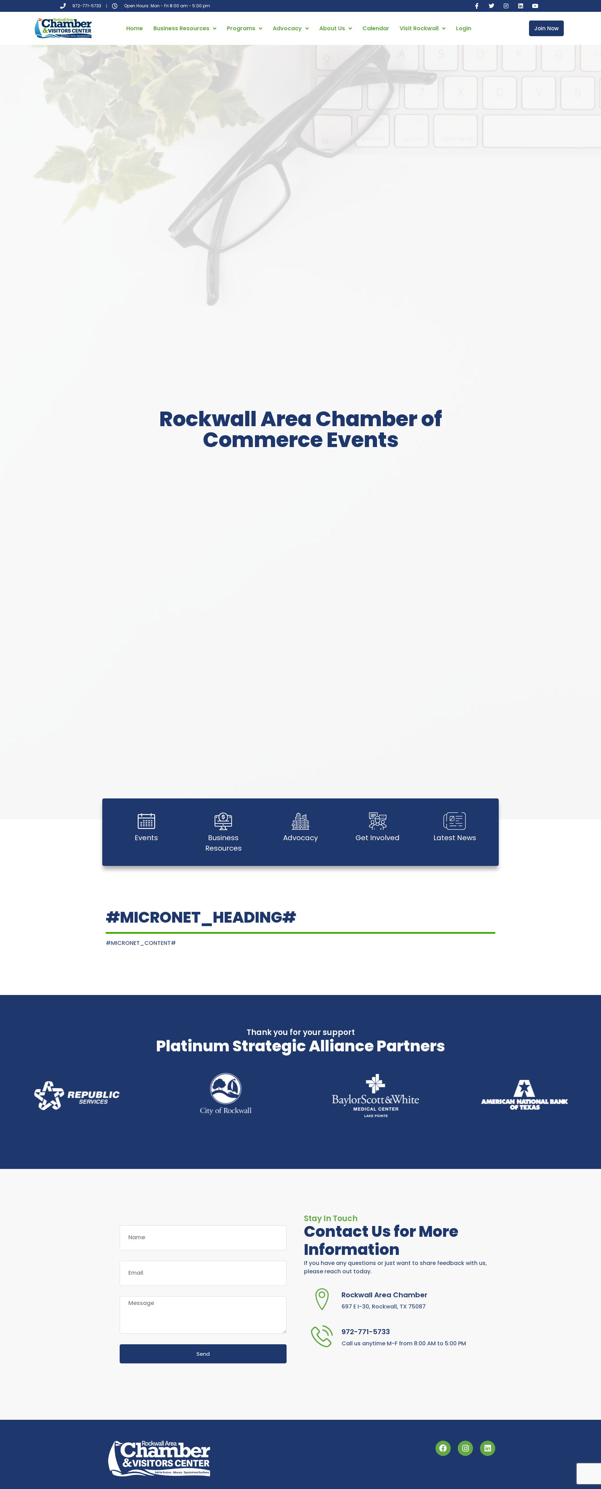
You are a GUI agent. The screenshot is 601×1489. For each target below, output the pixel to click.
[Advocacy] (300, 821)
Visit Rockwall (419, 28)
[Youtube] (535, 5)
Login (463, 28)
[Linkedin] (520, 5)
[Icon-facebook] (476, 5)
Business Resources (181, 28)
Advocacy (287, 28)
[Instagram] (506, 5)
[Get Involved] (377, 821)
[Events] (146, 821)
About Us (332, 28)
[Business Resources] (223, 821)
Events (146, 838)
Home (134, 28)
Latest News (454, 838)
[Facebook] (443, 1448)
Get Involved (377, 838)
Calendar (375, 28)
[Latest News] (454, 821)
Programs (241, 28)
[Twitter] (491, 5)
